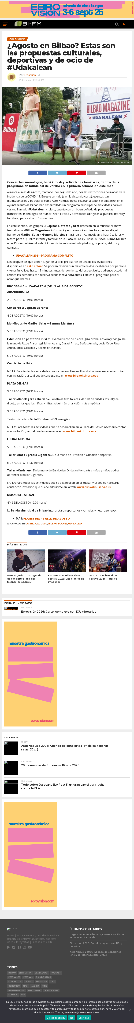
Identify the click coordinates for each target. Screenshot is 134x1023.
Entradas (41, 981)
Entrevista (25, 973)
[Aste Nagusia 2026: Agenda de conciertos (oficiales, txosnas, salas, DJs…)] (26, 571)
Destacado (41, 973)
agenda (31, 523)
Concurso (14, 986)
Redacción (30, 75)
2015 (23, 995)
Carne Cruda (51, 990)
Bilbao (52, 523)
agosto (42, 523)
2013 (52, 981)
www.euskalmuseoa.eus (94, 487)
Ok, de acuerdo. (56, 1017)
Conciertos (14, 981)
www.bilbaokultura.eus (81, 376)
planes (62, 523)
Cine (44, 986)
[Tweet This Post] (57, 172)
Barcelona (34, 990)
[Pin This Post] (76, 172)
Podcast (56, 973)
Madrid (35, 986)
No (71, 1017)
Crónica (12, 995)
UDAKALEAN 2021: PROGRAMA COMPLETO (44, 255)
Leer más (84, 1017)
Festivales (14, 977)
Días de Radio (43, 977)
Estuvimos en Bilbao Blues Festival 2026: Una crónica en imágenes (66, 578)
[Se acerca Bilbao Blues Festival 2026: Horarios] (108, 571)
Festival (28, 977)
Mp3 (25, 986)
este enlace (35, 266)
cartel (29, 981)
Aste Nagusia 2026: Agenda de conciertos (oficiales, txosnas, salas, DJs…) (24, 578)
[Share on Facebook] (37, 172)
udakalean (75, 523)
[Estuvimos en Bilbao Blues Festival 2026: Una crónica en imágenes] (67, 571)
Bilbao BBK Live (16, 990)
